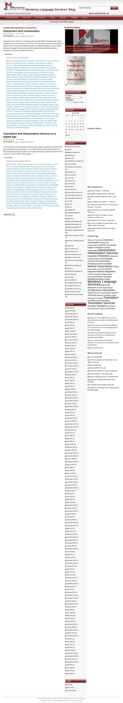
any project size (38, 164)
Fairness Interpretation (32, 81)
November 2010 (71, 656)
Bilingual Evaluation (72, 152)
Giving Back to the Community (22, 86)
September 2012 (71, 604)
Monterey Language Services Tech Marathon (103, 376)
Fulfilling (9, 86)
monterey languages (38, 109)
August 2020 (70, 464)
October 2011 (71, 633)
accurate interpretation (38, 65)
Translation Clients (18, 203)
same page (42, 192)
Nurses (40, 111)
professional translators (22, 116)
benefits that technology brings (24, 166)
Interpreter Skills (11, 98)
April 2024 (70, 351)
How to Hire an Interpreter (46, 91)
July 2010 (69, 664)
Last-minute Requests (19, 185)
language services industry (15, 102)
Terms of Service (63, 698)
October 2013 (71, 580)
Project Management (73, 254)
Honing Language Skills (20, 91)
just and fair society (42, 183)
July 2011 (69, 638)
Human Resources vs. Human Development (102, 210)
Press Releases (40, 17)
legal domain (31, 185)
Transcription (70, 280)
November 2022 (71, 400)
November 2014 (71, 563)
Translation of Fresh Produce (97, 220)
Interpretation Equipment (26, 93)
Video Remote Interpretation (75, 294)
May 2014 (70, 569)
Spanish (91, 293)
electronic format (11, 171)
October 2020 (71, 459)
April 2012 (70, 618)
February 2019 (71, 505)
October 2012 (71, 601)
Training (69, 277)
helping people (41, 173)
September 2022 (71, 406)
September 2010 (71, 662)
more (71, 22)
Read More (9, 54)
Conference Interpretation (27, 61)
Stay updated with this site (100, 13)
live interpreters (19, 187)
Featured (56, 61)
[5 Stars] (12, 36)
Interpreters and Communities (21, 31)
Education (40, 61)
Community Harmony (41, 68)
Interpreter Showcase (48, 95)
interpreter (92, 256)
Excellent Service (12, 81)
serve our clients (52, 192)
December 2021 (71, 424)
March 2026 (70, 311)
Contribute (74, 17)
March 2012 (70, 621)
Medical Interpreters (33, 107)
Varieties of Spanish (95, 190)
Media (68, 218)
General (9, 63)
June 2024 (70, 348)
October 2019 (71, 485)
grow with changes (29, 173)
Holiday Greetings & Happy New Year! (100, 196)
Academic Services (72, 146)
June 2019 (70, 496)
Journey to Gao (93, 333)
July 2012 (69, 609)
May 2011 (69, 644)
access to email (27, 164)
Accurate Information (24, 65)
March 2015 (70, 557)
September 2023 (71, 371)
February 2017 (71, 534)
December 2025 (71, 316)
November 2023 (71, 366)
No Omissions (17, 111)
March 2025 (70, 331)
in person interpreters (36, 178)
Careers (54, 698)
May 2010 (70, 670)
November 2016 (71, 540)
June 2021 (70, 435)
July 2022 (69, 412)
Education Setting (18, 77)
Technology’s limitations (46, 196)
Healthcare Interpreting (21, 88)
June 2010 (70, 667)
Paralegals (36, 114)
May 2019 (70, 499)
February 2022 (71, 418)
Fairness (21, 81)
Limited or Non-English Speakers (44, 104)
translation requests (12, 206)
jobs (102, 259)
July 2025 (69, 322)
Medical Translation (104, 277)
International (70, 189)
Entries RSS (70, 687)
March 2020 (70, 473)
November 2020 (71, 456)
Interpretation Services (19, 63)
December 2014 (71, 560)
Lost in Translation (95, 357)
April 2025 (70, 328)
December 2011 (71, 630)
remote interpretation (105, 288)
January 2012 (71, 627)
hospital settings (37, 176)
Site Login (69, 684)
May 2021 (70, 438)
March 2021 (70, 444)
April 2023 (70, 386)
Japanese (97, 259)
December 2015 (71, 548)
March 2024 (70, 354)
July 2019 (69, 493)
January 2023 (71, 395)
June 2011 (70, 641)
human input (48, 176)
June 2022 (70, 415)
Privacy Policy (73, 698)
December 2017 (71, 522)
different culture (11, 75)
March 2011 (70, 650)
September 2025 (71, 319)
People (69, 245)
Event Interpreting (33, 79)
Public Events (34, 116)
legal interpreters (46, 102)
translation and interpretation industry (45, 199)
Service (33, 118)
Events (69, 178)
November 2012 (71, 598)
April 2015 (70, 554)
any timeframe (48, 164)
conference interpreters (37, 70)
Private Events (45, 114)
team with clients (25, 194)
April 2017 (70, 528)
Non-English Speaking (30, 111)
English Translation (95, 247)
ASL (68, 149)
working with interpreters (22, 128)
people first (9, 192)
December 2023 (71, 363)
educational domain (49, 169)
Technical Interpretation (73, 271)
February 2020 (71, 476)
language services (53, 100)
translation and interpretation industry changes (21, 201)
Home (39, 698)
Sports (69, 268)
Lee (90, 340)
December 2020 (71, 453)
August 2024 (70, 345)
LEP (13, 104)
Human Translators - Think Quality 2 (100, 374)
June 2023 (70, 380)
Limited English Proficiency (23, 104)
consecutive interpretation (14, 72)
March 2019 (70, 502)
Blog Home (26, 17)
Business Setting (19, 68)
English (114, 245)
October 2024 (71, 342)
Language (31, 63)
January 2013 (71, 592)
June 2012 (70, 612)
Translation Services (26, 206)
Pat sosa (91, 325)
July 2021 (69, 432)
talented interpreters (18, 123)
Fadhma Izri (92, 318)
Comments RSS (71, 690)
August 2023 (70, 374)
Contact (84, 17)
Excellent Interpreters (46, 79)
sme (41, 121)
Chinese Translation (95, 240)
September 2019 (71, 488)
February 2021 (71, 447)
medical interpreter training (97, 274)
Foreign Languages (31, 84)
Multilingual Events (52, 109)
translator (92, 306)
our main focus (50, 189)
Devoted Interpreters (47, 72)
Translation (110, 297)
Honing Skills (33, 91)
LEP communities (42, 185)
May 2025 (70, 325)
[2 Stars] (6, 36)
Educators (9, 79)
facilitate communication (14, 173)
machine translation (104, 264)
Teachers (29, 123)
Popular (52, 17)
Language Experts (40, 100)
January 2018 (71, 519)
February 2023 (71, 392)
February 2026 (71, 313)
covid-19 (101, 245)
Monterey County (103, 279)
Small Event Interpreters (31, 121)
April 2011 (69, 647)
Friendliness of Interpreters (47, 84)
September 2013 (71, 583)
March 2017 (70, 531)
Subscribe (63, 17)
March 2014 (70, 575)
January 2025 (71, 337)
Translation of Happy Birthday (97, 193)
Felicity (42, 81)
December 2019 (71, 479)
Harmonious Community (40, 86)
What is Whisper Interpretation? (98, 201)
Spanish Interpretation (102, 293)
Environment (48, 61)
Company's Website (12, 17)
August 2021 (70, 430)
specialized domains (13, 194)
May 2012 (70, 615)
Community (14, 61)
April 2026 (70, 308)
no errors (9, 111)
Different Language (35, 75)
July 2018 (69, 517)
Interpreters (40, 180)
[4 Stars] (10, 36)
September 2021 (71, 427)
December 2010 (71, 653)
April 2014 (70, 572)
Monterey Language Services (21, 109)
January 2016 (71, 546)
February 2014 (71, 577)
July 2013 (69, 589)
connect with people (12, 169)
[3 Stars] (8, 36)
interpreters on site (51, 180)
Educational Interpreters (32, 77)
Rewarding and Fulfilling (22, 118)
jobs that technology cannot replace (23, 183)
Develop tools (38, 169)
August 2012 (70, 606)
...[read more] (88, 50)
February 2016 (71, 543)
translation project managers (48, 203)
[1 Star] (4, 36)
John (90, 348)
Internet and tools (49, 178)
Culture (108, 245)
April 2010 (70, 673)
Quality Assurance (72, 257)
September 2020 (71, 461)
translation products (31, 203)
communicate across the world (44, 166)
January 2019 (71, 508)
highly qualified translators (23, 176)
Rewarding (9, 118)
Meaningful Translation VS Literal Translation (102, 228)
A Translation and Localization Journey (101, 384)
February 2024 (71, 357)
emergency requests (24, 171)
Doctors (8, 77)
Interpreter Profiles (34, 95)
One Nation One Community (23, 114)
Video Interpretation (107, 308)
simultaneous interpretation (45, 118)
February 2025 (71, 334)
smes (45, 121)
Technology (70, 274)
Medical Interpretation (73, 221)
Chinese (69, 158)
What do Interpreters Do (38, 125)
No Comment (9, 34)
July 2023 (69, 377)
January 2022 (71, 421)
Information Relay (12, 93)
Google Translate (79, 102)
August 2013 (70, 586)
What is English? (95, 365)
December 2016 (71, 537)
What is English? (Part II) (97, 368)
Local (37, 63)
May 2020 (70, 467)
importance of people (21, 178)
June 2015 (70, 551)
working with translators (34, 208)
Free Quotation (46, 698)
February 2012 (71, 624)
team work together (38, 194)
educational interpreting (48, 77)
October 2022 (71, 403)
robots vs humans (20, 192)
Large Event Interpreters (32, 102)
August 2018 (70, 514)
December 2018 (71, 511)
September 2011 (71, 635)
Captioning (70, 155)
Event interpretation (20, 79)
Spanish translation (104, 295)
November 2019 (71, 482)
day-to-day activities (26, 169)
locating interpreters (31, 187)
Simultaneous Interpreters (14, 121)
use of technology (47, 206)
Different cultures (22, 75)
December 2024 (71, 340)
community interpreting (21, 70)
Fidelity (47, 81)
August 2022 (70, 409)
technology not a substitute (28, 196)
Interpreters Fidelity (24, 98)
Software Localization (73, 265)
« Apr (68, 135)
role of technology (32, 192)
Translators (48, 123)
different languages (48, 75)
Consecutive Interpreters (32, 72)
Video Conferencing (72, 291)
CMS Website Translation (74, 161)
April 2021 (70, 441)
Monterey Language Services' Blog (50, 9)
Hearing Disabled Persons (38, 88)
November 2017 (71, 525)
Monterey (92, 279)
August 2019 (70, 490)
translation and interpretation (23, 199)
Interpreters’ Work (17, 100)
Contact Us (82, 698)
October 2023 (71, 369)
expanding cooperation (39, 171)
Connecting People (52, 70)
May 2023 (70, 383)
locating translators (45, 187)
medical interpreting (46, 107)
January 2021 (71, 450)
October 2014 (71, 566)
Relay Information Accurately (49, 116)
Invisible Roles (28, 100)
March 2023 (70, 389)
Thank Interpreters (38, 123)
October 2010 (71, 659)
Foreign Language (18, 84)
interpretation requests (13, 180)
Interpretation (107, 250)
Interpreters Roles (36, 98)
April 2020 (70, 470)
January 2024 (71, 360)
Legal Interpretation (72, 212)
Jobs (68, 201)
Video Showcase (24, 125)
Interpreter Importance (20, 95)
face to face (51, 171)
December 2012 (71, 595)
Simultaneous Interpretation (75, 260)
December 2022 (71, 398)
